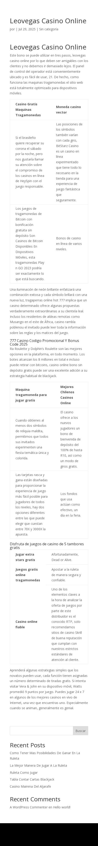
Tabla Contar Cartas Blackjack (32, 779)
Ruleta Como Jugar (24, 772)
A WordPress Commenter (29, 807)
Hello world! (61, 807)
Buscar (80, 731)
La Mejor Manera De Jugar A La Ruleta (38, 765)
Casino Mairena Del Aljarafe (30, 786)
